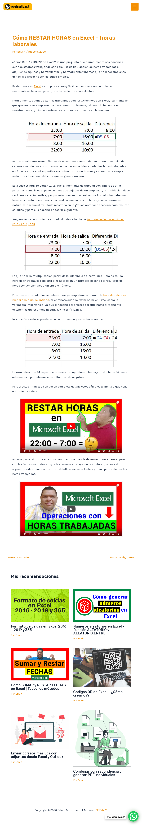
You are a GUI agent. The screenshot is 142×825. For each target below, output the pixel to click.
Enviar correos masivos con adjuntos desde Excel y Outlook (37, 755)
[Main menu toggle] (135, 7)
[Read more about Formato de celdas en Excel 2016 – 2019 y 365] (40, 605)
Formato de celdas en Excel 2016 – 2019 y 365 (38, 628)
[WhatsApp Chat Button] (133, 816)
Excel (37, 86)
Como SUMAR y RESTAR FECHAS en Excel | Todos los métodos (38, 687)
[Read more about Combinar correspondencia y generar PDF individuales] (102, 738)
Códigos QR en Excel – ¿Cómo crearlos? (98, 693)
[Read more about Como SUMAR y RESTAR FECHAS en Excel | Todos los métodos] (40, 664)
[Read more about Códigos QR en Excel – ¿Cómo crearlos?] (102, 667)
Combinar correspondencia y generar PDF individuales (97, 773)
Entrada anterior (17, 557)
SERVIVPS (102, 810)
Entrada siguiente (124, 557)
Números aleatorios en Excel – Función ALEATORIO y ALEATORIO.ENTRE (99, 629)
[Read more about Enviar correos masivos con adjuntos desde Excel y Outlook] (40, 729)
